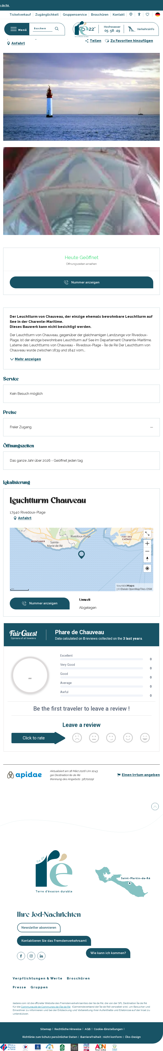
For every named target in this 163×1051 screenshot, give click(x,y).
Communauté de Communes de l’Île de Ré (45, 1006)
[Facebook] (21, 957)
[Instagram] (31, 957)
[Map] (131, 14)
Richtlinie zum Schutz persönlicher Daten (49, 1037)
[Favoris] (147, 15)
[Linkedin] (41, 957)
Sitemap (45, 1029)
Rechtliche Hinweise (68, 1029)
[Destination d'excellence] (26, 1047)
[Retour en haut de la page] (155, 807)
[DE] (158, 14)
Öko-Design (133, 1037)
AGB (88, 1029)
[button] (158, 14)
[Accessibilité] (139, 14)
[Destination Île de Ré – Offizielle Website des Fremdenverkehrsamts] (81, 29)
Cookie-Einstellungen (108, 1029)
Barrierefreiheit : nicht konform (101, 1037)
